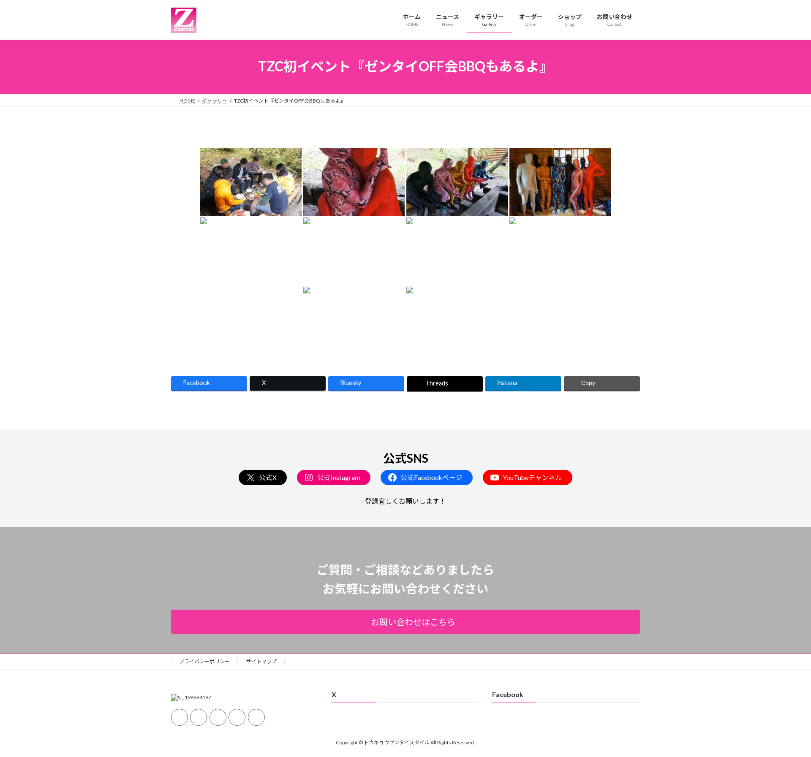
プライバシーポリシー (204, 661)
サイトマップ (261, 661)
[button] (405, 622)
